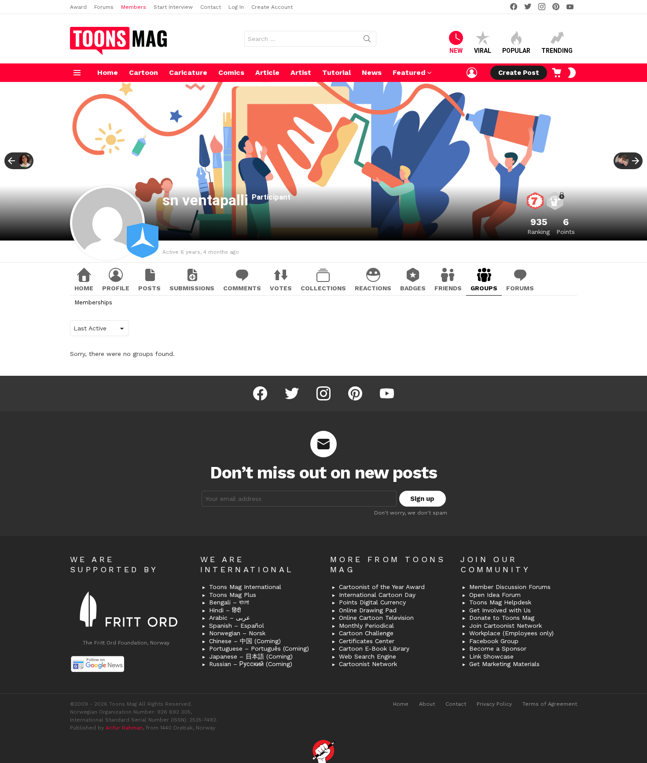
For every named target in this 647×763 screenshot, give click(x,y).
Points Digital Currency (372, 602)
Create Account (272, 7)
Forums (104, 7)
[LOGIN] (472, 72)
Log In (236, 7)
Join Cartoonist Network (505, 625)
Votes (281, 288)
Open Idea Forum (495, 594)
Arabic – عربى (229, 617)
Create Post (518, 73)
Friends (448, 288)
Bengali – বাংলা (229, 602)
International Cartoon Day (377, 594)
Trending (557, 50)
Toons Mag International (245, 586)
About (427, 704)
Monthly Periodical (366, 625)
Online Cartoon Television (376, 617)
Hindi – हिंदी (225, 610)
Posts (149, 288)
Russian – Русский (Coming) (250, 663)
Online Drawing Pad (368, 610)
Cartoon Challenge (366, 633)
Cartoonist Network (368, 663)
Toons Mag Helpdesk (500, 602)
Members (133, 7)
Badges (413, 288)
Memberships (93, 302)
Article (267, 72)
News (372, 72)
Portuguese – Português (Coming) (259, 648)
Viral (482, 50)
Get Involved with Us (500, 610)
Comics (231, 72)
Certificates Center (366, 640)
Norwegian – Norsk (237, 633)
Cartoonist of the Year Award (382, 586)
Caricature (188, 72)
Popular (516, 50)
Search (367, 40)
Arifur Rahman (124, 728)
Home (107, 72)
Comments (242, 288)
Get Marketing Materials (504, 663)
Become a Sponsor (497, 648)
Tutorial (336, 72)
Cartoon (143, 72)
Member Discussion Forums (510, 586)
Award (78, 7)
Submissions (191, 288)
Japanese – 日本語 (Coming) (251, 656)
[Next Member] (628, 160)
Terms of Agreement (549, 704)
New (456, 50)
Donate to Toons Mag (501, 617)
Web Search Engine (367, 656)
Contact (210, 7)
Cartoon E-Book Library (374, 648)
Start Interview (173, 7)
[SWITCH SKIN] (571, 72)
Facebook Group (493, 640)
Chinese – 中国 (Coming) (245, 640)
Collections (323, 288)
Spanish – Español (236, 625)
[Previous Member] (18, 160)
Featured (409, 72)
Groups (484, 288)
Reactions (373, 288)
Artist (300, 72)
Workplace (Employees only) (511, 633)
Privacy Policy (494, 704)
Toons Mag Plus (232, 594)
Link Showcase (491, 656)
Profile (115, 288)
